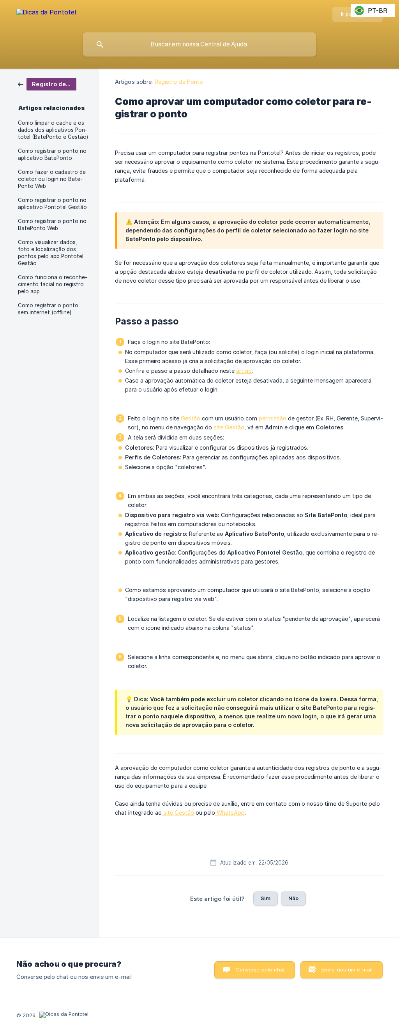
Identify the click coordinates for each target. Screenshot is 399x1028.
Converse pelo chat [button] (260, 969)
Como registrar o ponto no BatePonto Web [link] (52, 224)
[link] (47, 83)
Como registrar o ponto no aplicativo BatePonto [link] (52, 154)
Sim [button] (265, 898)
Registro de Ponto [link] (179, 81)
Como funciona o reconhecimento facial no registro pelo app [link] (52, 284)
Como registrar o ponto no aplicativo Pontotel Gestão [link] (52, 203)
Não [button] (293, 898)
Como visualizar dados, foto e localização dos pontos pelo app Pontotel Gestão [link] (50, 252)
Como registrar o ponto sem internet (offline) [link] (48, 308)
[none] (46, 13)
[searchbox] (199, 44)
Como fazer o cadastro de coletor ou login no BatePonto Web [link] (52, 179)
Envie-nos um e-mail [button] (347, 969)
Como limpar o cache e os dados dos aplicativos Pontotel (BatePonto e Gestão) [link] (53, 130)
